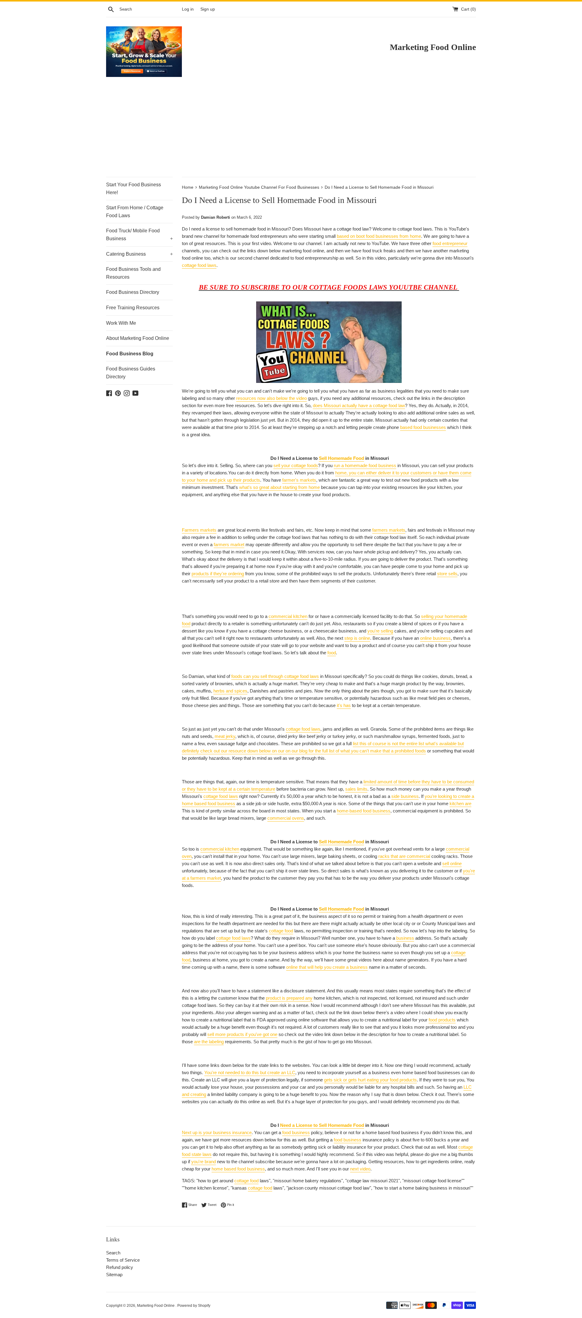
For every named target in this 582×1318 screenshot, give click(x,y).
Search (113, 1252)
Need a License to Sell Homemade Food (322, 1125)
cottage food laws (199, 265)
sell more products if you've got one (242, 1034)
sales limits (356, 789)
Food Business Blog (129, 353)
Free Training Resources (132, 307)
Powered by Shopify (193, 1305)
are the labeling (209, 1041)
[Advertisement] (291, 131)
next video (360, 1168)
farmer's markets (299, 480)
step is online (357, 638)
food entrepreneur (450, 243)
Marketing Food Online (156, 1305)
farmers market (229, 544)
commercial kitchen (288, 616)
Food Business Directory (132, 292)
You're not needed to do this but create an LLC (249, 1072)
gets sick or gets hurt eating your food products (370, 1079)
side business (405, 796)
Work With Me (121, 323)
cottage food (281, 930)
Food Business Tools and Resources (133, 273)
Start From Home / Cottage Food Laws (134, 211)
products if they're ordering (218, 573)
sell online (452, 863)
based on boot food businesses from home (379, 236)
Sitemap (114, 1274)
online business (435, 638)
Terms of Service (123, 1260)
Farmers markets (199, 530)
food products (442, 1019)
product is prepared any (289, 998)
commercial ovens (285, 818)
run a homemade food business (365, 465)
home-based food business (363, 810)
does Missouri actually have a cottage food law (359, 405)
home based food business (238, 1168)
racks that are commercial (404, 856)
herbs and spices (230, 690)
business (405, 938)
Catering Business (139, 254)
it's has (344, 705)
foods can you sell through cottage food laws (275, 676)
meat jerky (225, 736)
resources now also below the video (271, 398)
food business (296, 1132)
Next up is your (197, 1132)
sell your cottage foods (295, 465)
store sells (447, 573)
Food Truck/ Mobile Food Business (139, 234)
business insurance (232, 1132)
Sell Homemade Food (341, 458)
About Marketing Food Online (137, 338)
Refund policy (119, 1267)
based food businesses (423, 427)
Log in (188, 9)
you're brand (203, 1161)
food (331, 652)
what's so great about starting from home (279, 487)
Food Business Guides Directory (130, 372)
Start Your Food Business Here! (133, 188)
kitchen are (460, 803)
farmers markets (388, 530)
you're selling (380, 630)
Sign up (207, 9)
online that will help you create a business (327, 967)
